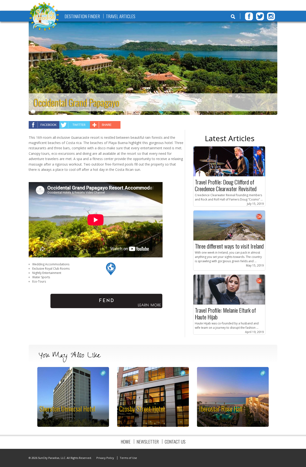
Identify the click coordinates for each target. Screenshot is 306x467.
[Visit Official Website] (111, 274)
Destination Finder (82, 16)
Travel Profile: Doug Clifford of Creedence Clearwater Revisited (226, 185)
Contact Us (175, 441)
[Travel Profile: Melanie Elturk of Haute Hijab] (229, 303)
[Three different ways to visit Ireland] (229, 239)
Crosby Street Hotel (141, 408)
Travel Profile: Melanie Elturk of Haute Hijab (225, 313)
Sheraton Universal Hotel (67, 408)
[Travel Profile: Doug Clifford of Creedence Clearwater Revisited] (229, 175)
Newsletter (148, 441)
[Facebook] (249, 16)
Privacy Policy (105, 458)
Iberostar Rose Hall (220, 408)
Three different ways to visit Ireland (229, 246)
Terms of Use (128, 458)
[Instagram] (271, 16)
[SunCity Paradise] (44, 17)
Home (126, 441)
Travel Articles (120, 16)
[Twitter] (260, 16)
